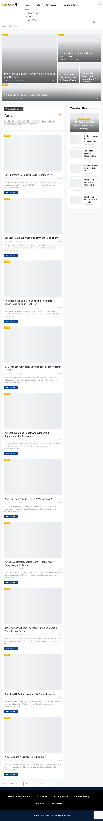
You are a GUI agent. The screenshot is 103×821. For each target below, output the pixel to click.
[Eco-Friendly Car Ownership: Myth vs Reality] (51, 92)
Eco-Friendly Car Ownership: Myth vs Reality (25, 95)
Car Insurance (52, 5)
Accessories (9, 121)
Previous (8, 784)
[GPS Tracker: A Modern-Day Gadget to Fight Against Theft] (33, 344)
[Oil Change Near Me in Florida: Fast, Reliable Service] (76, 168)
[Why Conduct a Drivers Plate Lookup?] (33, 735)
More (27, 9)
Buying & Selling (71, 5)
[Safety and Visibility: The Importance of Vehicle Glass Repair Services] (33, 606)
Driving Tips (22, 125)
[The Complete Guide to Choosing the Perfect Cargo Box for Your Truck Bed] (33, 278)
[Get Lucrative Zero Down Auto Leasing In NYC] (33, 153)
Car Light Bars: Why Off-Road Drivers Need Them (31, 237)
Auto (38, 5)
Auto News (35, 121)
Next (47, 784)
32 (41, 784)
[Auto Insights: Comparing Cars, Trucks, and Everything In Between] (33, 540)
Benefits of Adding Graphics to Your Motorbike (30, 694)
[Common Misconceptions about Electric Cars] (79, 48)
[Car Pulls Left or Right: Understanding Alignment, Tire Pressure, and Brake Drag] (76, 139)
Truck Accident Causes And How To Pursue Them (68, 77)
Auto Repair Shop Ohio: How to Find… (91, 199)
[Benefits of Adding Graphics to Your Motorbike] (33, 672)
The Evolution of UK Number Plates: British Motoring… (84, 125)
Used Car (32, 20)
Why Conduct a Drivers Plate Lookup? (25, 757)
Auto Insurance (23, 121)
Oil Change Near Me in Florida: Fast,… (91, 168)
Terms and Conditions (19, 796)
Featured (32, 125)
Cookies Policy (81, 796)
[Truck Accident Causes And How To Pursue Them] (68, 73)
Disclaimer (41, 796)
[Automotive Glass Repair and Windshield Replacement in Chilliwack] (33, 411)
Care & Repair (34, 13)
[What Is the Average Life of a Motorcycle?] (33, 477)
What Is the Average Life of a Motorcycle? (28, 499)
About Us (39, 803)
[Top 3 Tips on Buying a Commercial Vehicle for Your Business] (29, 58)
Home (27, 5)
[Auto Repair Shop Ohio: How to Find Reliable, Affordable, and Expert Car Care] (76, 200)
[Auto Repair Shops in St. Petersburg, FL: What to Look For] (76, 183)
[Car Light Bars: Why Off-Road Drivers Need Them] (33, 216)
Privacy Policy (61, 796)
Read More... (11, 192)
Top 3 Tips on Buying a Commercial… (90, 153)
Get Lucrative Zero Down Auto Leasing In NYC (29, 175)
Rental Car (33, 16)
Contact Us (56, 803)
